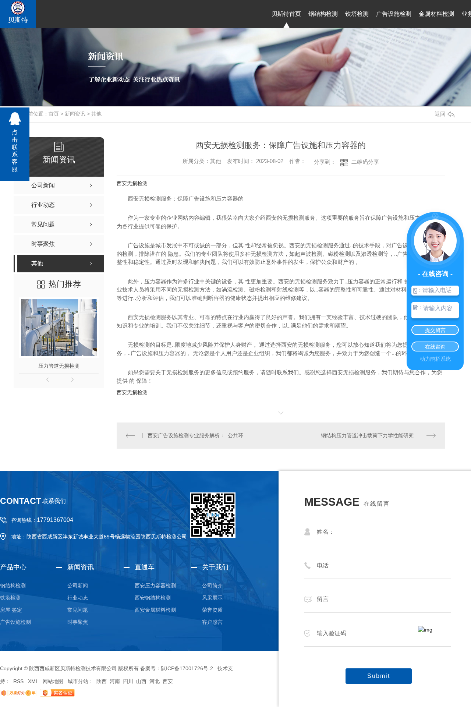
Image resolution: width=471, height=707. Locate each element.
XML (33, 681)
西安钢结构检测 (153, 598)
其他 (96, 114)
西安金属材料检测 (155, 610)
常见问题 (77, 610)
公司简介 (212, 585)
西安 (168, 681)
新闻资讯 (75, 114)
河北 (154, 681)
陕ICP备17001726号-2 (187, 668)
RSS (18, 681)
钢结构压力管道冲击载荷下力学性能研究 (367, 435)
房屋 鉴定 (11, 610)
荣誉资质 (212, 610)
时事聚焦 (77, 622)
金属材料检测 (436, 14)
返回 (440, 114)
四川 (128, 681)
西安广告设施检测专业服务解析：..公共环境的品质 (198, 435)
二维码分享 (365, 162)
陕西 (101, 681)
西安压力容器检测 (155, 585)
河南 (115, 681)
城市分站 (78, 681)
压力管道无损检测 (58, 366)
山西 (141, 681)
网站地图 (53, 681)
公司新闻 (77, 585)
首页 (54, 114)
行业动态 (77, 598)
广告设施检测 (393, 14)
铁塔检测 (357, 14)
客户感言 (212, 622)
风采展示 (212, 598)
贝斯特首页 (286, 14)
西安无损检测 (132, 183)
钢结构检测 (323, 14)
